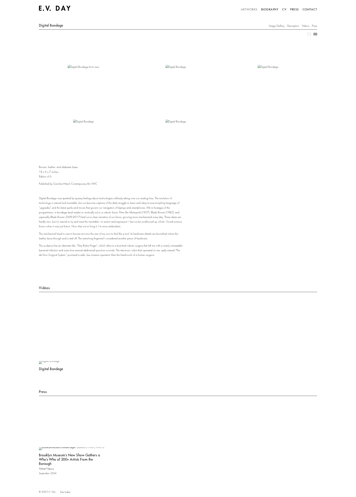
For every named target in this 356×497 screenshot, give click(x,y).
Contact (310, 9)
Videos (305, 25)
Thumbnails (315, 34)
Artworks (249, 9)
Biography (270, 9)
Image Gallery (276, 25)
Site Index (65, 492)
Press (294, 9)
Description (293, 25)
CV (284, 9)
